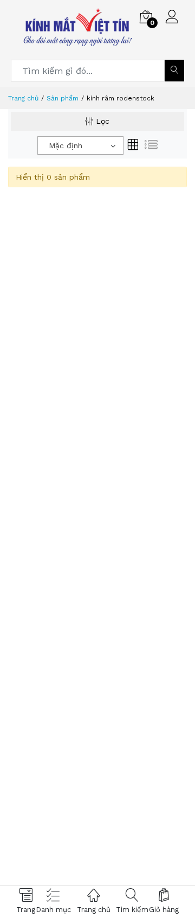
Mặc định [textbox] (65, 145)
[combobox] (80, 145)
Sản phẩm (63, 98)
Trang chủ (23, 98)
